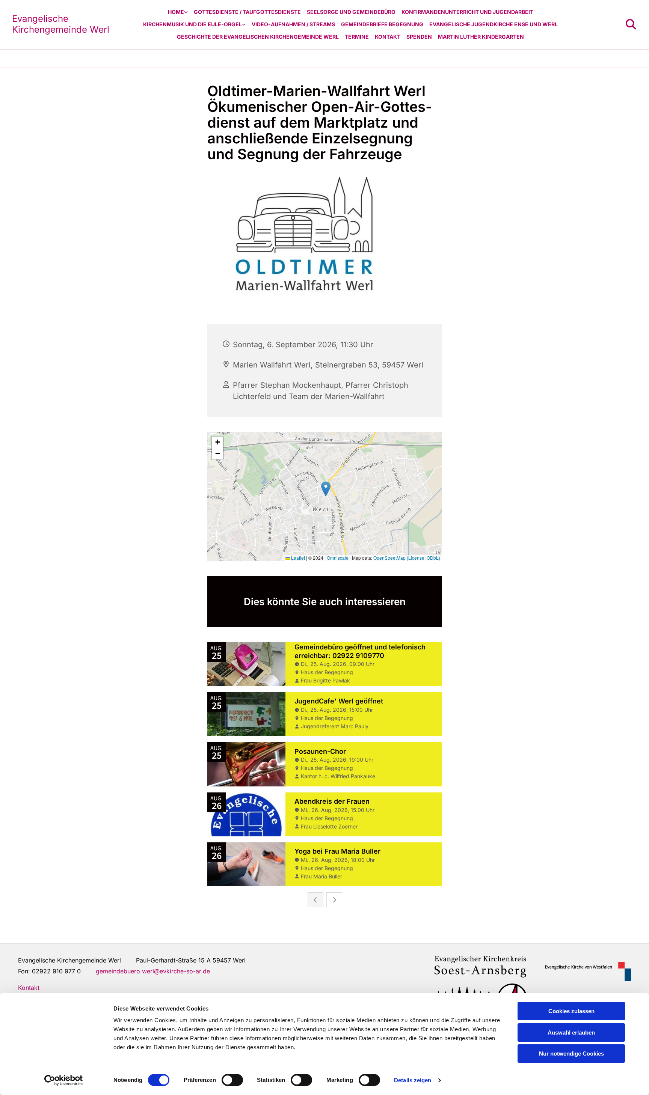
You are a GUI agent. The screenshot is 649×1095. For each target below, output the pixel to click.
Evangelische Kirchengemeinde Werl (60, 24)
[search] (631, 24)
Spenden (419, 36)
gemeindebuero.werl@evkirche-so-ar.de (153, 971)
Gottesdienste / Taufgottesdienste (247, 12)
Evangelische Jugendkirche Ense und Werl (493, 24)
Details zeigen (412, 1080)
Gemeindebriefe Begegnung (382, 24)
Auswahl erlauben (571, 1032)
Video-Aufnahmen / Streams (293, 24)
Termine (357, 36)
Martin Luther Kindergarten (481, 36)
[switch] (232, 1080)
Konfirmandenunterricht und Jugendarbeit (467, 12)
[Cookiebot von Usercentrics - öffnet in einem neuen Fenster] (64, 1080)
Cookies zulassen (571, 1011)
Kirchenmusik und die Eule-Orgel (192, 24)
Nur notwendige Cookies (571, 1053)
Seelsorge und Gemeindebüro (351, 12)
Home (176, 12)
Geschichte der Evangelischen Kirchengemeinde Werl (258, 36)
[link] (178, 12)
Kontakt (387, 36)
